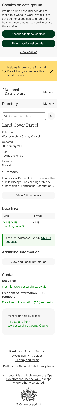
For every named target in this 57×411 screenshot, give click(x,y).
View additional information (28, 261)
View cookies (28, 52)
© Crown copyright (28, 404)
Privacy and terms (27, 360)
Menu (47, 92)
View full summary (28, 195)
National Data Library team (36, 366)
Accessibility (20, 355)
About (28, 351)
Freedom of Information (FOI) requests (27, 302)
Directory (10, 104)
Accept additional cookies (29, 34)
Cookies (37, 355)
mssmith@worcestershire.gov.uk (24, 286)
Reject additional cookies (28, 43)
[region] (28, 221)
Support (40, 351)
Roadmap (15, 351)
